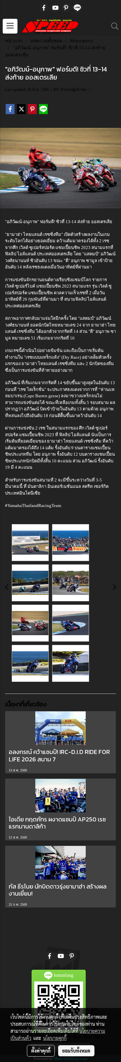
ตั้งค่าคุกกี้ (40, 1051)
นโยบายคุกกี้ (55, 1038)
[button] (112, 26)
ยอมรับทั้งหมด (76, 1051)
